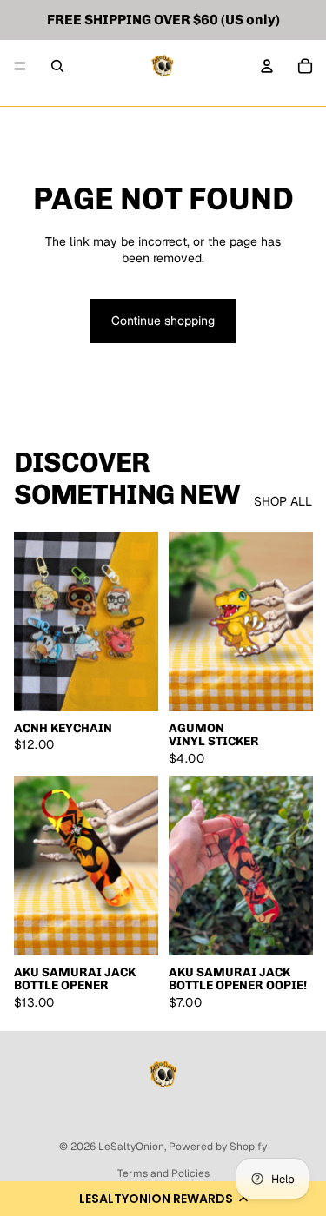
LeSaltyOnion (131, 1146)
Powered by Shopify (218, 1146)
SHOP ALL (283, 501)
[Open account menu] (267, 66)
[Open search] (57, 66)
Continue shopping (163, 320)
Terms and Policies (163, 1173)
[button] (163, 1198)
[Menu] (20, 66)
